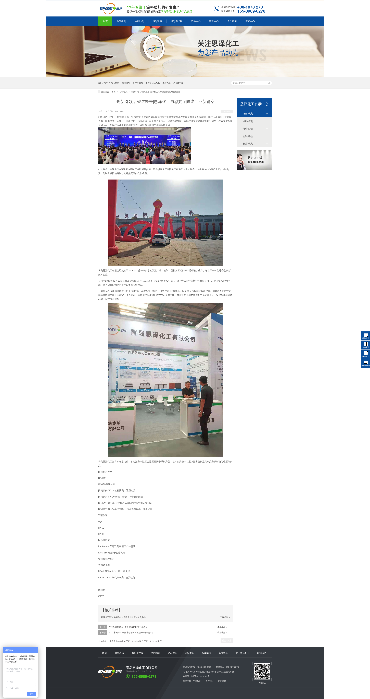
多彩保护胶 (176, 21)
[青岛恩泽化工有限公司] (110, 676)
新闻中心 (250, 21)
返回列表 (226, 111)
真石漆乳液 (178, 82)
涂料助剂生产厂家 (140, 641)
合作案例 (232, 21)
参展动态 (248, 143)
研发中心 (214, 21)
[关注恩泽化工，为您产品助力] (185, 75)
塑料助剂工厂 (155, 641)
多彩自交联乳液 (153, 82)
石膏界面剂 (138, 82)
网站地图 (261, 653)
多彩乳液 (157, 21)
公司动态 (123, 91)
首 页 (105, 21)
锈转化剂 (126, 82)
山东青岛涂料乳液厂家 (120, 641)
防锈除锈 (248, 136)
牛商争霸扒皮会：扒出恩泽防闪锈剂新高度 (128, 626)
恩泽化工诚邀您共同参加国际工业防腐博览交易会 (123, 617)
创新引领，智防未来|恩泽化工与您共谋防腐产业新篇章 (155, 91)
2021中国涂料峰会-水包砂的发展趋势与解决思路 (131, 632)
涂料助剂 (139, 21)
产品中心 (195, 21)
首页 (114, 91)
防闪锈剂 (121, 21)
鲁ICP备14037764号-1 (201, 676)
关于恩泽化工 (242, 653)
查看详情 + (222, 626)
